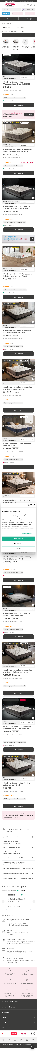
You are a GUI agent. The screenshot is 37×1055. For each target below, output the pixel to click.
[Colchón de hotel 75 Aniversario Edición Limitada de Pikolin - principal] (18, 256)
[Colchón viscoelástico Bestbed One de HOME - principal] (18, 426)
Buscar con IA (30, 9)
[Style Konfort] (32, 1033)
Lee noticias (10, 960)
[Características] (33, 74)
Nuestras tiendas (18, 13)
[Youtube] (15, 1040)
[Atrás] (3, 64)
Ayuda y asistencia (8, 1007)
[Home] (23, 1033)
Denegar (18, 548)
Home (3, 23)
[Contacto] (28, 5)
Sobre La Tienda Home (10, 1002)
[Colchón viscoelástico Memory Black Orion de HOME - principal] (18, 596)
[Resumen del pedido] (34, 5)
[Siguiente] (33, 64)
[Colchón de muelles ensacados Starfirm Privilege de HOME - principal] (18, 653)
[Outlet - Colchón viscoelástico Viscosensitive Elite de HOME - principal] (18, 709)
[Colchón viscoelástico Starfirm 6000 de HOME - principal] (18, 483)
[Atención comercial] (25, 5)
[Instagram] (3, 1040)
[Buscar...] (18, 9)
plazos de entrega (15, 932)
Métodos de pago (8, 1028)
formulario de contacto (21, 925)
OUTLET (6, 13)
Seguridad (5, 1012)
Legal (4, 1022)
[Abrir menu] (3, 5)
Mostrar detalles (27, 533)
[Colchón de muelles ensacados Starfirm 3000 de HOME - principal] (18, 370)
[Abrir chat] (32, 1046)
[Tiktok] (21, 1040)
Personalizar (17, 543)
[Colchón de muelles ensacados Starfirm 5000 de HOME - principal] (18, 313)
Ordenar (10, 19)
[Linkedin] (27, 1040)
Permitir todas (18, 538)
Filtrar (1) (29, 19)
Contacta (5, 1017)
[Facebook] (9, 1040)
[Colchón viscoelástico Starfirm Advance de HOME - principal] (18, 765)
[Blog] (34, 1040)
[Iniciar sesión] (31, 5)
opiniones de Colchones (18, 951)
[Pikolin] (14, 1033)
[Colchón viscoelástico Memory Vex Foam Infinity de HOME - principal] (18, 189)
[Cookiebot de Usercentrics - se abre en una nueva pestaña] (27, 505)
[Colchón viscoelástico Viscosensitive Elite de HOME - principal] (18, 64)
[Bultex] (4, 1033)
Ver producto (18, 105)
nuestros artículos (15, 942)
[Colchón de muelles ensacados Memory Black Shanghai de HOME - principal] (18, 132)
